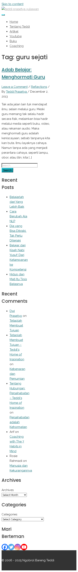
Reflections (39, 87)
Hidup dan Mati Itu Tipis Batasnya (18, 279)
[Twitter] (11, 547)
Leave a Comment (15, 87)
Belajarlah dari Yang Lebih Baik (17, 201)
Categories (9, 514)
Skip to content (12, 4)
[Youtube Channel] (24, 547)
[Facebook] (5, 547)
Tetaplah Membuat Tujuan (16, 325)
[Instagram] (17, 547)
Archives (8, 490)
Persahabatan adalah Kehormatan (19, 422)
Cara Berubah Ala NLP (18, 216)
